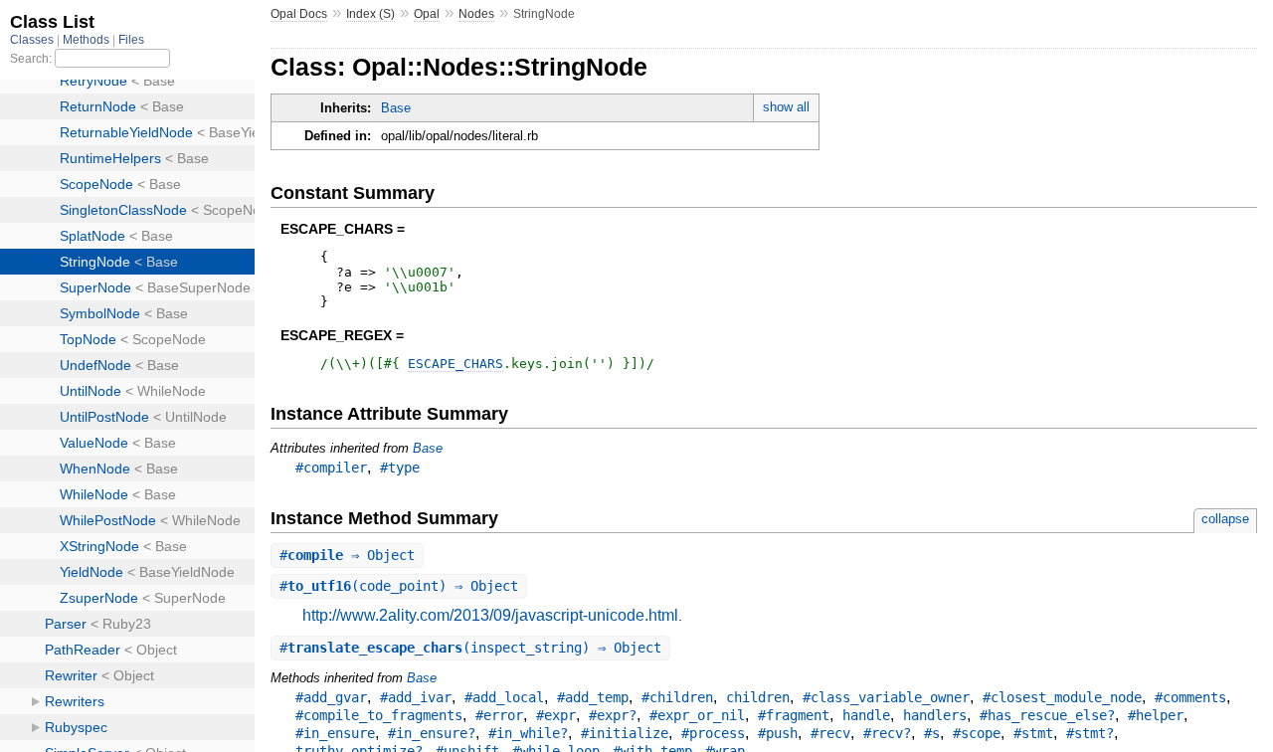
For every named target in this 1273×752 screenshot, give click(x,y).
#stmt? (1090, 733)
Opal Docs (299, 14)
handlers (935, 715)
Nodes (476, 14)
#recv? (887, 733)
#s (932, 733)
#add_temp (593, 697)
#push (778, 733)
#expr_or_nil (697, 715)
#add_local (504, 697)
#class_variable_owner (886, 697)
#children (677, 697)
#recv (830, 733)
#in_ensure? (431, 733)
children (758, 697)
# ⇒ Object (347, 555)
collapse (1225, 518)
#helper (1155, 715)
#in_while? (528, 733)
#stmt (1033, 733)
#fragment (793, 715)
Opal (427, 14)
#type (400, 467)
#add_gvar (331, 697)
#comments (1190, 697)
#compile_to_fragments (378, 715)
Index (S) (370, 14)
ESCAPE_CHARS (455, 363)
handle (866, 715)
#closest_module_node (1062, 697)
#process (713, 733)
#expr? (612, 715)
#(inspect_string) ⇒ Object (470, 648)
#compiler (331, 467)
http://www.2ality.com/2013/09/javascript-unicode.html (490, 615)
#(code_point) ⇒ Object (398, 586)
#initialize (624, 733)
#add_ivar (416, 697)
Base (396, 107)
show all (786, 106)
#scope (976, 733)
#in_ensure (335, 733)
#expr (556, 715)
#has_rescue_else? (1047, 715)
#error (499, 715)
